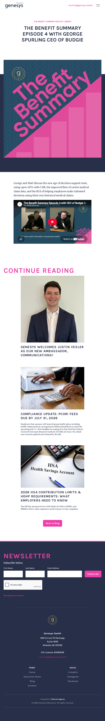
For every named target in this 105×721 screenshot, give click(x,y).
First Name (8, 568)
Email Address (53, 568)
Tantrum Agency (58, 699)
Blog (32, 681)
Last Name (29, 568)
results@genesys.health (80, 5)
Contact (32, 685)
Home (32, 672)
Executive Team (32, 676)
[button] (98, 5)
